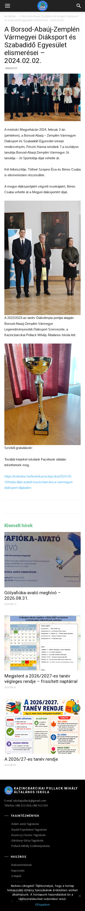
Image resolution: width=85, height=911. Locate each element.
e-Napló (16, 876)
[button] (79, 6)
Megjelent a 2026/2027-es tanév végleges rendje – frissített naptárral (41, 678)
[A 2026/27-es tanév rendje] (42, 726)
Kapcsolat (17, 870)
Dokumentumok (21, 865)
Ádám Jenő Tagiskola (25, 824)
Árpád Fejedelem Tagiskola (29, 829)
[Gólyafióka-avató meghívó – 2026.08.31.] (42, 559)
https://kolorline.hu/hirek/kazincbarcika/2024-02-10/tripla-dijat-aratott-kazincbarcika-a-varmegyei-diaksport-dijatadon (38, 481)
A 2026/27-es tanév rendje (31, 759)
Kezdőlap (10, 16)
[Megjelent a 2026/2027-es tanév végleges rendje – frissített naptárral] (42, 643)
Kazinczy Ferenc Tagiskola (28, 835)
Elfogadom (42, 904)
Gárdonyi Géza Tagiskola (27, 840)
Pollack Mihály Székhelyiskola (30, 846)
